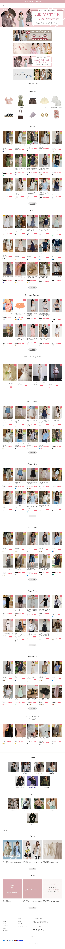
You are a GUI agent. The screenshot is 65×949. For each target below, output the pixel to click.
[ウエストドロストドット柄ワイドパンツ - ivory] (3, 488)
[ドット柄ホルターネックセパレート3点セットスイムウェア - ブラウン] (15, 345)
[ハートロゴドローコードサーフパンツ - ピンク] (21, 319)
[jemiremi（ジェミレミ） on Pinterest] (41, 930)
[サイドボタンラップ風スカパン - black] (29, 425)
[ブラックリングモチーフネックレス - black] (27, 743)
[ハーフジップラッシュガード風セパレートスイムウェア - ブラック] (53, 345)
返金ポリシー (20, 923)
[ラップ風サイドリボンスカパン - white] (52, 488)
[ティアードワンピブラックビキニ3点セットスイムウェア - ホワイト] (27, 320)
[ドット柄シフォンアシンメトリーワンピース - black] (27, 150)
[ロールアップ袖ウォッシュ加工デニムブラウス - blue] (40, 259)
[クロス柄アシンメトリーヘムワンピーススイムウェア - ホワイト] (27, 616)
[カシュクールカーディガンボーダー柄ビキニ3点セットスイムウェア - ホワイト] (40, 320)
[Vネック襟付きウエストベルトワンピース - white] (3, 638)
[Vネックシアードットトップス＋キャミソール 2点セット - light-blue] (40, 199)
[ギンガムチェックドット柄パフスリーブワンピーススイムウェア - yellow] (3, 345)
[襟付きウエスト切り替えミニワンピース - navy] (27, 174)
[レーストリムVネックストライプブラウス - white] (52, 282)
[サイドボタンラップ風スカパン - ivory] (27, 425)
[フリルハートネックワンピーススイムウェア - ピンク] (27, 344)
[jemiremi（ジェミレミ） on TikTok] (44, 930)
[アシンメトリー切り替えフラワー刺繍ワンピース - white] (15, 151)
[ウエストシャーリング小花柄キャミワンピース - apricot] (15, 259)
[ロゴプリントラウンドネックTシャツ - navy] (52, 574)
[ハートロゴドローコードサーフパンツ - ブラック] (17, 319)
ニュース (4, 927)
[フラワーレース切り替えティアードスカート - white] (3, 258)
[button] (12, 143)
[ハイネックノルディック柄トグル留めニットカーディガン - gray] (53, 639)
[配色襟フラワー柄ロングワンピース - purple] (15, 174)
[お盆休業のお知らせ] (12, 888)
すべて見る (32, 203)
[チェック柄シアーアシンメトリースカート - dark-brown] (15, 615)
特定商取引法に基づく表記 (23, 927)
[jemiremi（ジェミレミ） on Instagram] (34, 930)
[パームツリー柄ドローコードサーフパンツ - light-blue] (4, 319)
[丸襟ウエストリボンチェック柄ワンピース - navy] (27, 234)
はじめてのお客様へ (32, 83)
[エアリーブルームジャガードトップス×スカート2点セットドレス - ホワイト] (3, 388)
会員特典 (4, 921)
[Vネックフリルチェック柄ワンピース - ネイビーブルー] (3, 282)
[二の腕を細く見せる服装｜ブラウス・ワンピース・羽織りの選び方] (52, 849)
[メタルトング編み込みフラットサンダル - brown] (30, 704)
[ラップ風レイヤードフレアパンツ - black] (3, 615)
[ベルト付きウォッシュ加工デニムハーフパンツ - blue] (27, 575)
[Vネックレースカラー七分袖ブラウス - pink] (17, 197)
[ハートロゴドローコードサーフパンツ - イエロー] (20, 319)
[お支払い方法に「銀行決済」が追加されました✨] (52, 888)
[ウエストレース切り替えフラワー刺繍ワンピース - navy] (3, 151)
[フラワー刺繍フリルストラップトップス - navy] (52, 197)
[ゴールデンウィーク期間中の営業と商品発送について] (32, 888)
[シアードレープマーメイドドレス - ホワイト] (33, 387)
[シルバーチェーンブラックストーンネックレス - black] (40, 744)
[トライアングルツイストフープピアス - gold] (27, 282)
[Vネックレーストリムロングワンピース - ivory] (40, 150)
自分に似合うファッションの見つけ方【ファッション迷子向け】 (32, 863)
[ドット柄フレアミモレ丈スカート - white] (15, 425)
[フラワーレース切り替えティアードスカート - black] (4, 258)
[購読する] (47, 926)
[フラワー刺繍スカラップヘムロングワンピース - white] (40, 283)
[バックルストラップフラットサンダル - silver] (43, 704)
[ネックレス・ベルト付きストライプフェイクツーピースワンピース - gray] (40, 639)
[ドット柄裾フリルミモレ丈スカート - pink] (30, 488)
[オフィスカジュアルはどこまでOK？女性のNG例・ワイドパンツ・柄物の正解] (12, 849)
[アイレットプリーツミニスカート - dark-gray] (17, 551)
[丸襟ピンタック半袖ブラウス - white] (3, 197)
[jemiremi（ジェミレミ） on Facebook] (36, 930)
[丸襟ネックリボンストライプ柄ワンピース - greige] (3, 234)
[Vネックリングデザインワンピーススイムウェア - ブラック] (40, 345)
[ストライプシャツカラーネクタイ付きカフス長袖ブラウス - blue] (52, 616)
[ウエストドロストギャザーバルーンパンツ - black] (41, 574)
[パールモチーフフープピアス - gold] (3, 743)
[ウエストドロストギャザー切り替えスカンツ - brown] (53, 704)
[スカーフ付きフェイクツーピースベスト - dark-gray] (40, 174)
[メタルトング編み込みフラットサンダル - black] (27, 704)
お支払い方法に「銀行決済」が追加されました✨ (52, 902)
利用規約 (19, 921)
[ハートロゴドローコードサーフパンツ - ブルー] (18, 319)
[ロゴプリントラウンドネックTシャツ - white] (55, 574)
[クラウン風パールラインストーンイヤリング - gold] (15, 282)
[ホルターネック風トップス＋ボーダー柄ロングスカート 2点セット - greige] (53, 151)
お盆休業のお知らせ (7, 901)
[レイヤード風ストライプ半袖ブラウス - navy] (40, 234)
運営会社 (4, 928)
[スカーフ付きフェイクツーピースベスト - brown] (41, 174)
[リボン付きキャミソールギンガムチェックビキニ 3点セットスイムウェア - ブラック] (52, 321)
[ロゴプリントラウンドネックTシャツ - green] (53, 574)
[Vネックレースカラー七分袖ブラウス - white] (15, 197)
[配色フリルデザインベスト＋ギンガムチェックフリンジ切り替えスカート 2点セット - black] (15, 641)
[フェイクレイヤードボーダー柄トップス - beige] (40, 680)
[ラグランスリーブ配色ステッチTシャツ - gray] (27, 551)
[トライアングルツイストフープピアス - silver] (29, 282)
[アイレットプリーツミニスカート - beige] (15, 551)
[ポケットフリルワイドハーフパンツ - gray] (15, 574)
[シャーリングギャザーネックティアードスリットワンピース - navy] (27, 259)
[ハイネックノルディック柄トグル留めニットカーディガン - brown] (52, 639)
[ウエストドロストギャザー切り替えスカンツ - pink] (52, 704)
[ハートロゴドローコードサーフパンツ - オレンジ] (15, 319)
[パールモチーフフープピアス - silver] (4, 743)
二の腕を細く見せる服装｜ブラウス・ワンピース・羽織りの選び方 (52, 863)
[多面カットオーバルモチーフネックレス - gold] (15, 743)
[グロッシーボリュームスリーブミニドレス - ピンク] (49, 387)
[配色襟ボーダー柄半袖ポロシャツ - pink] (3, 704)
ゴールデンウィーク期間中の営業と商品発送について (32, 902)
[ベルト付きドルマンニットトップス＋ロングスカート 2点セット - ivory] (27, 681)
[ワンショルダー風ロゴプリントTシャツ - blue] (40, 448)
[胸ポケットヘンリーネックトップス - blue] (52, 680)
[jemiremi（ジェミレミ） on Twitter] (39, 930)
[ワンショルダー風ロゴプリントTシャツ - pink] (41, 448)
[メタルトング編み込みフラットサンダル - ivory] (29, 704)
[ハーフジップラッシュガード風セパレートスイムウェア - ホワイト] (52, 345)
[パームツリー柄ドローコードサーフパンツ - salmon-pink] (3, 319)
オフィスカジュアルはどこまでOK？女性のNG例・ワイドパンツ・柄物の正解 (12, 863)
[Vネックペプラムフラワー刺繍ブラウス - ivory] (27, 197)
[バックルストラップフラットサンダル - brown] (41, 704)
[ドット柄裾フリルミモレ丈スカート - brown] (29, 488)
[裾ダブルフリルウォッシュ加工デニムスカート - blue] (52, 259)
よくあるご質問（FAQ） (7, 925)
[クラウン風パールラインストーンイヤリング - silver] (17, 282)
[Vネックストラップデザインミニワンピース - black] (40, 615)
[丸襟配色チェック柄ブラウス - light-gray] (3, 510)
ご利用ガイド (5, 923)
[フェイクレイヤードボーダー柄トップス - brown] (41, 680)
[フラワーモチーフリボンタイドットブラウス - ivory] (27, 638)
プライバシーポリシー (22, 925)
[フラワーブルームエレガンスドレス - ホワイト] (18, 387)
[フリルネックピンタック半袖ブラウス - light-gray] (27, 448)
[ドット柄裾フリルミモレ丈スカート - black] (27, 488)
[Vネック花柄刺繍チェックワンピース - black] (15, 234)
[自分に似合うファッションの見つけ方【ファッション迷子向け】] (32, 849)
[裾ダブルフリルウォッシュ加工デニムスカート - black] (53, 259)
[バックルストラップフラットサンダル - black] (40, 704)
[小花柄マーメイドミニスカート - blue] (3, 425)
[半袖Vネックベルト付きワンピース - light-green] (15, 704)
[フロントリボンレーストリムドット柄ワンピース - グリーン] (52, 235)
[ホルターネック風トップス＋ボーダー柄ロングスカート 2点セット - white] (52, 151)
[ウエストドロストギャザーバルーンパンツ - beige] (40, 574)
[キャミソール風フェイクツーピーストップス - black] (52, 174)
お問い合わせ (5, 930)
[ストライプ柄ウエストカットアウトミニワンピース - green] (3, 175)
